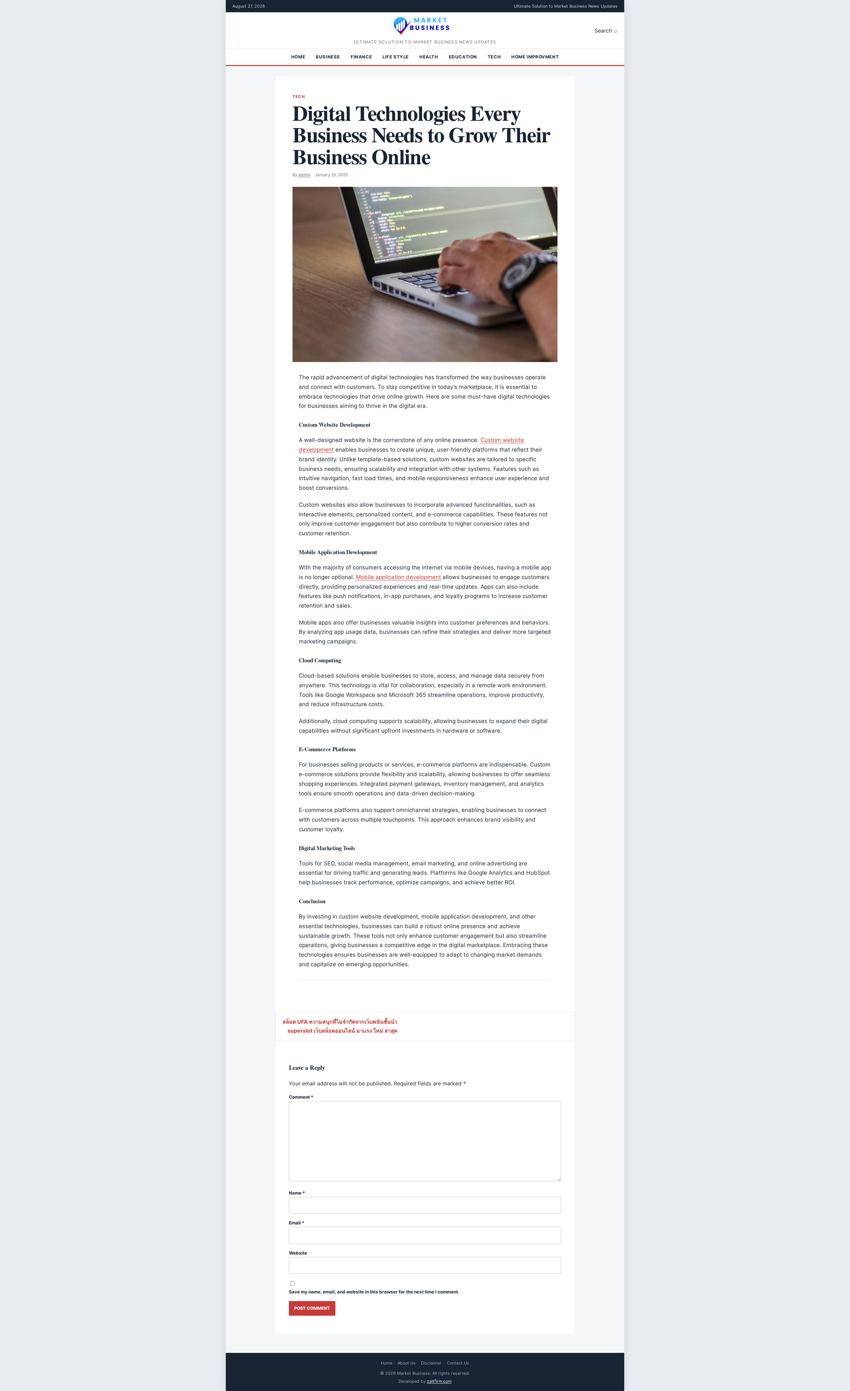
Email (296, 1222)
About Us (406, 1362)
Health (428, 56)
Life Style (395, 56)
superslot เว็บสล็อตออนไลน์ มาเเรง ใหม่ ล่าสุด (342, 1030)
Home (298, 56)
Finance (361, 56)
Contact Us (458, 1362)
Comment (301, 1097)
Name (297, 1193)
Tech (494, 56)
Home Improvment (535, 56)
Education (463, 56)
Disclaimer (431, 1362)
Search (603, 30)
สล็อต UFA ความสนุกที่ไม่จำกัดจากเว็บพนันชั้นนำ (340, 1021)
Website (298, 1253)
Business (328, 56)
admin (304, 174)
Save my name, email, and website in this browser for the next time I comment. (374, 1291)
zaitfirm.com (439, 1381)
